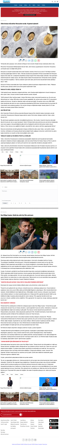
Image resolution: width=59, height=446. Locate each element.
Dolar (7, 151)
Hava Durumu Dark (5, 420)
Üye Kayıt (3, 432)
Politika (43, 5)
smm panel (13, 428)
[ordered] (19, 203)
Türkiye (16, 151)
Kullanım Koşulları (38, 444)
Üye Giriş (3, 430)
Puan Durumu (23, 424)
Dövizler (32, 422)
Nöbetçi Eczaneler (15, 424)
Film (7, 374)
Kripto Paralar (34, 426)
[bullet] (21, 203)
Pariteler (33, 428)
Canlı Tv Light (4, 424)
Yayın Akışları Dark (15, 422)
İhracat (11, 151)
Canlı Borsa (23, 420)
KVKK (33, 444)
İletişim (18, 444)
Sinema (16, 374)
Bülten (25, 5)
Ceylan (3, 374)
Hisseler (32, 424)
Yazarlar (40, 424)
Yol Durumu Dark (4, 422)
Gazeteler (40, 426)
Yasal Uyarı (45, 444)
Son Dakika (13, 426)
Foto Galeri (40, 420)
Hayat (38, 5)
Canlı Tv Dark (14, 420)
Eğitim (34, 5)
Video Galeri (41, 422)
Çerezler (29, 444)
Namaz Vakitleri (24, 422)
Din (29, 5)
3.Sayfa (15, 5)
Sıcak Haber (41, 428)
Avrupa (20, 5)
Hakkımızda (14, 444)
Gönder (5, 203)
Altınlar (32, 420)
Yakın (22, 151)
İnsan (12, 374)
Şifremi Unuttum (4, 434)
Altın (3, 151)
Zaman (21, 374)
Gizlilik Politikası (24, 444)
